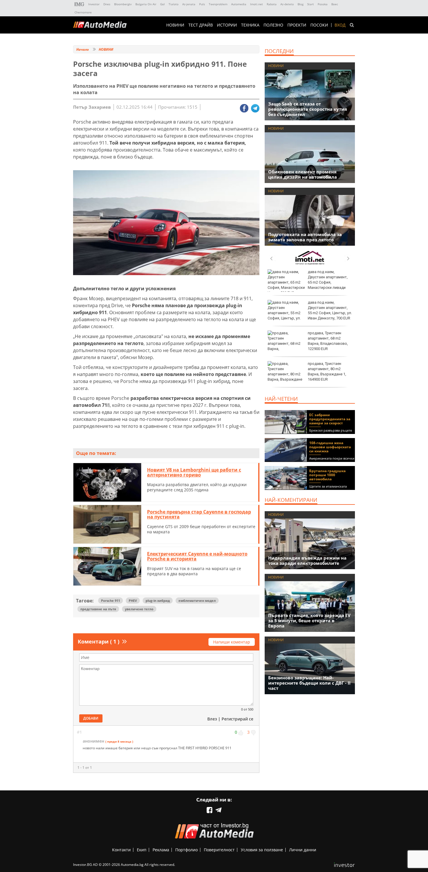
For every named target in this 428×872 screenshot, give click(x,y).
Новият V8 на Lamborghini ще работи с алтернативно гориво (194, 472)
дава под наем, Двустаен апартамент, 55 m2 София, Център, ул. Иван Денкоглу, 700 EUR (330, 310)
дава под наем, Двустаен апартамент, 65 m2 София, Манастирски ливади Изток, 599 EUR (308, 282)
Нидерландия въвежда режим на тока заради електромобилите (307, 560)
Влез (212, 719)
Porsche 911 (110, 600)
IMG (79, 4)
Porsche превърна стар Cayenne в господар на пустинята (199, 514)
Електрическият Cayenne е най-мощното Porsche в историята (197, 556)
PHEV (133, 600)
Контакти (121, 849)
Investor (94, 4)
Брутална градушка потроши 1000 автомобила (327, 474)
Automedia (238, 4)
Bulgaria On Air (145, 4)
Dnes (106, 4)
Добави (90, 718)
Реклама (161, 849)
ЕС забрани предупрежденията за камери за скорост (329, 419)
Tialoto (173, 4)
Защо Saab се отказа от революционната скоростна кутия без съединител (307, 109)
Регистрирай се (237, 719)
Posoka (323, 4)
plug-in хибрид (158, 600)
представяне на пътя (98, 609)
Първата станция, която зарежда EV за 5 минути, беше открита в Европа (309, 620)
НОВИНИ (175, 25)
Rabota (272, 4)
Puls (202, 4)
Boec (334, 4)
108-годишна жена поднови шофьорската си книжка (330, 446)
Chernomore (83, 12)
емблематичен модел (197, 600)
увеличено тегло (139, 609)
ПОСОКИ (319, 25)
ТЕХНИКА (250, 25)
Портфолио (186, 849)
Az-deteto (287, 4)
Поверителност (219, 849)
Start (310, 4)
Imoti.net (256, 4)
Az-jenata (188, 4)
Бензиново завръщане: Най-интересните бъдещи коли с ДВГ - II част (309, 683)
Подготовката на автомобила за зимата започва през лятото (305, 236)
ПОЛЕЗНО (273, 25)
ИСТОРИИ (227, 25)
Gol (162, 4)
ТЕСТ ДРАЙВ (200, 25)
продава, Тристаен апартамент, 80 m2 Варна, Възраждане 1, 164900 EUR (327, 371)
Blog (300, 4)
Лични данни (302, 849)
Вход (340, 25)
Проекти (296, 25)
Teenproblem (218, 4)
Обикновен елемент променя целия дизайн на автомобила (302, 174)
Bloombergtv (123, 4)
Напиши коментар (231, 642)
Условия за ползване (262, 849)
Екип (141, 849)
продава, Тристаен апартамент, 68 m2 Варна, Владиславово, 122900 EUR (328, 341)
